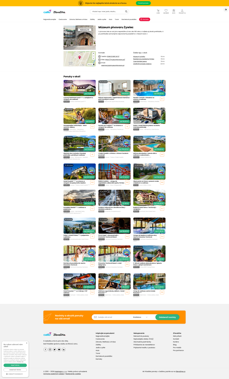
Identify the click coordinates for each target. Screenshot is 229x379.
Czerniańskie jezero (140, 61)
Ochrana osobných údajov (53, 374)
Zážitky (92, 19)
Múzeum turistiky (139, 57)
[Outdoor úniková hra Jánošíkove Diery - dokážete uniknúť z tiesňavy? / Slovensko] (114, 202)
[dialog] (15, 359)
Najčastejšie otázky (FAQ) (143, 339)
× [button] (26, 343)
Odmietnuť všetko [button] (15, 370)
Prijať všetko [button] (15, 365)
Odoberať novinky (167, 317)
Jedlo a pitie (102, 19)
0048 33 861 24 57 (113, 56)
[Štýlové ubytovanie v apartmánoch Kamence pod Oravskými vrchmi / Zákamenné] (114, 92)
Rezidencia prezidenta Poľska (143, 59)
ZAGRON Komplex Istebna (142, 64)
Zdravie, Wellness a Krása (78, 19)
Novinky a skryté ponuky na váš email (69, 317)
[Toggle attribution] (94, 64)
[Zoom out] (93, 56)
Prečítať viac (20, 362)
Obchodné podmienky (142, 342)
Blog (174, 345)
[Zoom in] (93, 53)
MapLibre (90, 64)
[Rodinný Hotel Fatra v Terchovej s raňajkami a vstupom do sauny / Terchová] (149, 202)
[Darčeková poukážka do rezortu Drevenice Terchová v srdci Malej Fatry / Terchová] (79, 257)
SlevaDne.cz (180, 371)
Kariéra (176, 342)
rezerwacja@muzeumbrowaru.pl (112, 65)
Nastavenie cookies (73, 374)
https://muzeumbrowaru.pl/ (115, 60)
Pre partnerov (178, 350)
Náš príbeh (177, 336)
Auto (110, 19)
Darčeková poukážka (129, 19)
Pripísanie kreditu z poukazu (144, 347)
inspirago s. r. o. (61, 371)
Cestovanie (63, 19)
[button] (15, 374)
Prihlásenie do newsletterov (144, 345)
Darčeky (146, 19)
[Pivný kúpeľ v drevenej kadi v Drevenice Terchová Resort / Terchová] (114, 230)
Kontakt (176, 339)
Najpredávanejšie (49, 19)
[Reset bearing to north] (93, 58)
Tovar (117, 19)
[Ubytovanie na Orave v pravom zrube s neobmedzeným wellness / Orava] (149, 174)
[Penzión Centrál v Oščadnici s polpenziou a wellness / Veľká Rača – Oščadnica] (149, 92)
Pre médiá (177, 347)
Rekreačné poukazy (141, 336)
